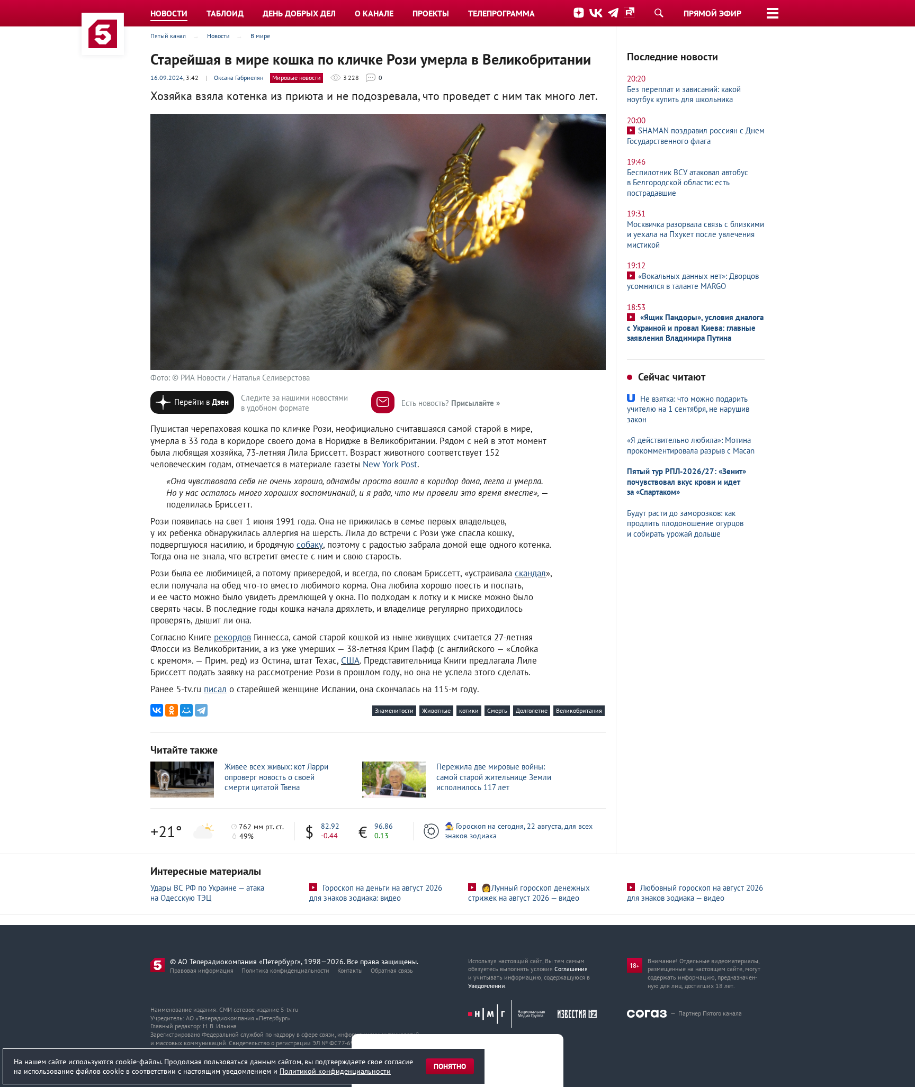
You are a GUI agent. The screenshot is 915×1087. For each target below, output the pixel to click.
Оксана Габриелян (238, 77)
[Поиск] (658, 12)
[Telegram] (201, 710)
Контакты (350, 970)
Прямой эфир (712, 13)
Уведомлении (486, 986)
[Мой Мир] (186, 710)
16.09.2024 (166, 77)
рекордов (232, 637)
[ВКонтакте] (156, 710)
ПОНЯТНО (450, 1066)
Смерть (497, 710)
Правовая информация (202, 970)
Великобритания (579, 710)
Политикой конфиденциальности (335, 1071)
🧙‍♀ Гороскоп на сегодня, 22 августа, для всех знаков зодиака (519, 830)
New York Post (390, 464)
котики (469, 710)
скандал (530, 573)
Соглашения (571, 969)
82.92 (330, 826)
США (350, 660)
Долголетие (532, 710)
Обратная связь (392, 970)
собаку (310, 544)
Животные (436, 710)
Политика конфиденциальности (285, 970)
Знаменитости (394, 710)
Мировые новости (296, 77)
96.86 (383, 826)
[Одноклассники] (171, 710)
